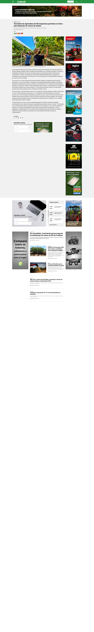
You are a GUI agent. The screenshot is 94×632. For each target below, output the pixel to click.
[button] (13, 2)
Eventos (31, 278)
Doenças (18, 21)
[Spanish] (18, 33)
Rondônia (31, 291)
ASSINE (70, 1)
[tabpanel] (47, 11)
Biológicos (49, 246)
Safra (49, 262)
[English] (17, 33)
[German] (22, 33)
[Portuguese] (15, 33)
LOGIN (76, 1)
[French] (20, 33)
